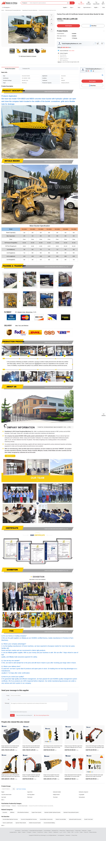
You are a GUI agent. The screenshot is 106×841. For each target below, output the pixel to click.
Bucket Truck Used (88, 819)
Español (23, 832)
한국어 (64, 832)
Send (12, 715)
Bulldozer (12, 812)
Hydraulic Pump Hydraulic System (71, 812)
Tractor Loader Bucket (8, 822)
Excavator (5, 812)
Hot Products (17, 830)
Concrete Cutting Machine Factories (29, 819)
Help (79, 7)
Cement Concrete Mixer (61, 819)
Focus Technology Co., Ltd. (43, 835)
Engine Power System (36, 812)
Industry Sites (62, 830)
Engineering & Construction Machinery (29, 10)
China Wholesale (47, 830)
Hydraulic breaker (57, 792)
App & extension (87, 7)
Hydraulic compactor (83, 792)
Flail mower (29, 797)
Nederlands (56, 832)
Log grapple (81, 794)
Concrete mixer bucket (6, 794)
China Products (25, 830)
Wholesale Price (55, 830)
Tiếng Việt (86, 832)
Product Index (78, 830)
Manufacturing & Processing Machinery (13, 10)
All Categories (6, 7)
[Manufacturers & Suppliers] (9, 2)
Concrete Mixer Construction (46, 819)
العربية (60, 832)
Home (2, 10)
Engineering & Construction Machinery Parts (47, 10)
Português (29, 832)
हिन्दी (72, 832)
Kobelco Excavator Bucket (35, 822)
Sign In (59, 62)
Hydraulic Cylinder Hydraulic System (52, 812)
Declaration (68, 835)
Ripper (2, 792)
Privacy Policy (74, 835)
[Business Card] (102, 75)
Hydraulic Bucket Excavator (75, 819)
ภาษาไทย (76, 832)
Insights (89, 830)
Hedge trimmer (56, 794)
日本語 (68, 832)
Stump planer (82, 797)
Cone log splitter (30, 794)
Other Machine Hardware (23, 812)
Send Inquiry (68, 25)
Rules (103, 7)
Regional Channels (70, 830)
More (2, 825)
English (19, 832)
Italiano (45, 832)
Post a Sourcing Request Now (41, 715)
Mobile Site (84, 830)
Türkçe (81, 832)
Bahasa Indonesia (92, 832)
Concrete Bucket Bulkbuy (49, 822)
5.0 (87, 71)
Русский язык (40, 832)
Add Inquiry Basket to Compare (28, 56)
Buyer (71, 7)
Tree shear (55, 797)
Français (34, 832)
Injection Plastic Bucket (21, 822)
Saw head (3, 797)
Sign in (103, 3)
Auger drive (29, 792)
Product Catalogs (22, 789)
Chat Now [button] (93, 25)
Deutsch (50, 832)
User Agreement (61, 835)
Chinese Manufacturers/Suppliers (35, 830)
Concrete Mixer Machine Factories (10, 819)
